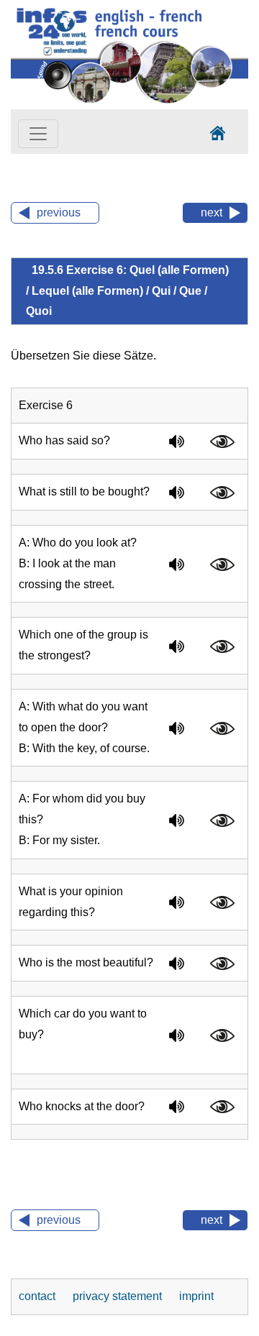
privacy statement (119, 1296)
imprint (196, 1296)
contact (38, 1296)
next (211, 212)
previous (59, 212)
